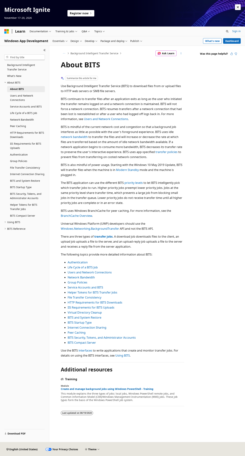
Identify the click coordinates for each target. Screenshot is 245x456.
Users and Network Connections (106, 119)
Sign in (236, 31)
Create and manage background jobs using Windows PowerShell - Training (107, 389)
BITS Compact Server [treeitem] (22, 215)
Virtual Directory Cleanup (85, 312)
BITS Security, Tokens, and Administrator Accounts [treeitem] (25, 196)
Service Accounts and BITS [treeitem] (26, 106)
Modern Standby (127, 170)
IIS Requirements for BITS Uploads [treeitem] (25, 146)
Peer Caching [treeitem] (18, 126)
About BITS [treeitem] (17, 89)
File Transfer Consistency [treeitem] (25, 167)
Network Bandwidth (81, 277)
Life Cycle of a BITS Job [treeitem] (23, 113)
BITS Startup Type (80, 322)
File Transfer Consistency (84, 297)
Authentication (78, 262)
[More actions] (181, 53)
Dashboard (232, 41)
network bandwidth (74, 137)
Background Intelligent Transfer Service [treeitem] (21, 67)
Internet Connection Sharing (87, 328)
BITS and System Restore (84, 317)
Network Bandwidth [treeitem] (22, 119)
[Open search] (227, 31)
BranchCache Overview (76, 216)
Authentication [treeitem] (19, 154)
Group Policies (77, 282)
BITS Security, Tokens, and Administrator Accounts (102, 338)
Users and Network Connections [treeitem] (21, 98)
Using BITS (122, 355)
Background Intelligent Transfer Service (94, 53)
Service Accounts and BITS (85, 287)
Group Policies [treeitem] (18, 161)
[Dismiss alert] (238, 7)
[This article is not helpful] (236, 54)
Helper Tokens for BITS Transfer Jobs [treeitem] (23, 207)
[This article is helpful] (231, 54)
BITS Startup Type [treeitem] (21, 187)
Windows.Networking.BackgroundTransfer (90, 229)
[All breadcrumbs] (64, 53)
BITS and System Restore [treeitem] (25, 180)
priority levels (133, 183)
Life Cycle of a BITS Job (83, 267)
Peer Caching (77, 333)
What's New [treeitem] (14, 76)
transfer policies (167, 152)
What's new (212, 41)
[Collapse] (44, 50)
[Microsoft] (6, 31)
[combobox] (24, 57)
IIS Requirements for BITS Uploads (91, 307)
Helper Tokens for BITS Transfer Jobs (92, 292)
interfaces (85, 350)
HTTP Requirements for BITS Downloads (95, 302)
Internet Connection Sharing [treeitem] (27, 174)
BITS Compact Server (82, 343)
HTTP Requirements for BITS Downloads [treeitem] (27, 135)
